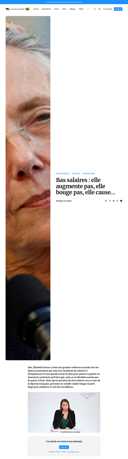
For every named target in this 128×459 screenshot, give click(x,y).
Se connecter (107, 9)
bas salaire (76, 173)
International (46, 9)
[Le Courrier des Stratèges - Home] (18, 9)
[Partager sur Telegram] (117, 201)
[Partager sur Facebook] (106, 201)
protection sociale (89, 173)
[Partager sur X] (109, 201)
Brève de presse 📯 (63, 173)
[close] (126, 2)
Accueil (35, 9)
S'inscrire (118, 9)
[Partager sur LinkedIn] (113, 201)
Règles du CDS (88, 13)
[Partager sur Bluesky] (121, 201)
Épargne (72, 9)
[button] (95, 9)
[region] (88, 9)
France (56, 9)
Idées (64, 9)
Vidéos (81, 9)
